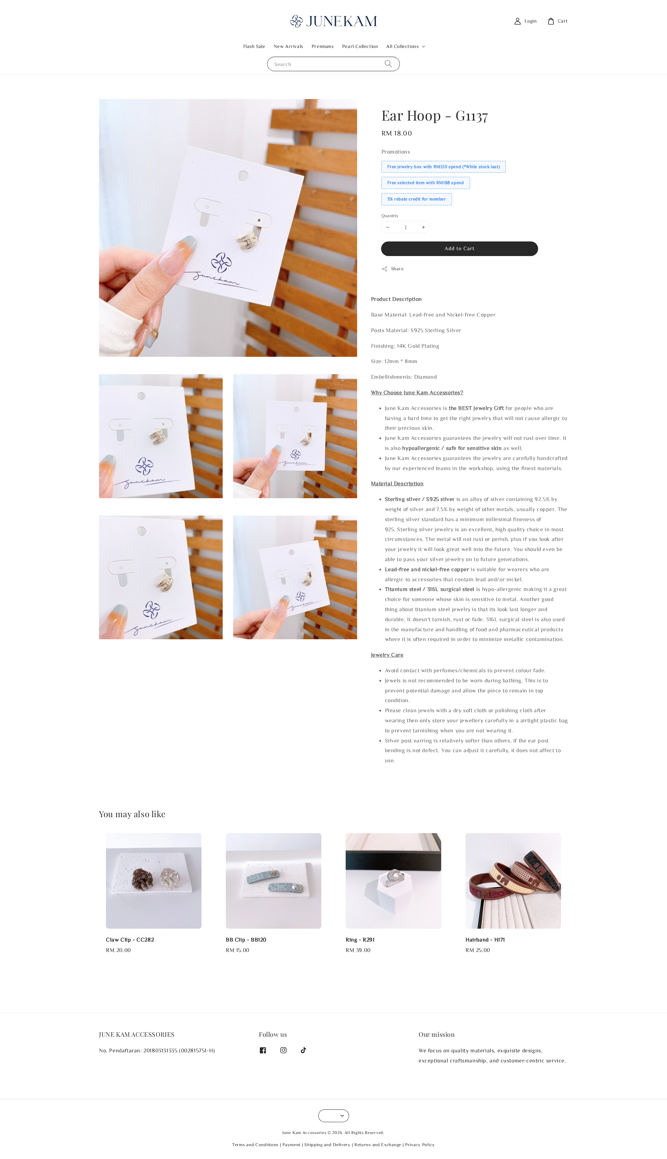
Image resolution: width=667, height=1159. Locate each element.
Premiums (323, 46)
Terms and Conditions (255, 1144)
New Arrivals (288, 46)
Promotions (395, 151)
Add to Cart (460, 248)
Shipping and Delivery (327, 1144)
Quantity (390, 215)
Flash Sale (254, 46)
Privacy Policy (420, 1144)
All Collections (402, 46)
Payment (291, 1144)
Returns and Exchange (377, 1144)
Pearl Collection (360, 46)
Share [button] (397, 268)
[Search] (388, 64)
